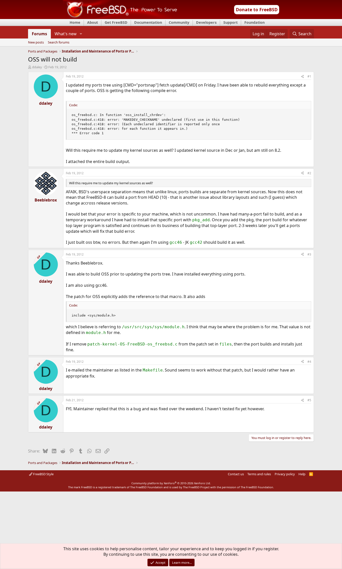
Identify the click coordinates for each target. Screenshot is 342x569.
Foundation (254, 22)
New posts (36, 42)
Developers (206, 22)
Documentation (148, 22)
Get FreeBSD (116, 22)
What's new (66, 33)
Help (301, 474)
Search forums (58, 42)
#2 (309, 173)
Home (75, 22)
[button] (80, 33)
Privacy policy (285, 474)
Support (230, 22)
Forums (39, 33)
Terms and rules (259, 474)
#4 (309, 362)
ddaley (37, 67)
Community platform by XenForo (171, 483)
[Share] (302, 77)
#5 (309, 400)
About (92, 22)
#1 (309, 76)
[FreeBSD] (120, 17)
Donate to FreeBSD (257, 9)
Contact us (236, 474)
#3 (309, 254)
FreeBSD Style (43, 474)
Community (179, 22)
